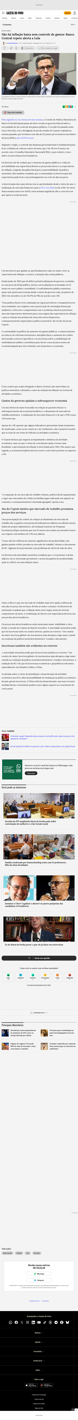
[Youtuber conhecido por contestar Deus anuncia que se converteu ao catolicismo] (44, 1046)
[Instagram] (27, 1322)
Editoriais (39, 18)
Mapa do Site (39, 1408)
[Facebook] (16, 1322)
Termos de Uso (39, 1399)
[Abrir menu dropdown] (75, 24)
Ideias (65, 18)
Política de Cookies (39, 1404)
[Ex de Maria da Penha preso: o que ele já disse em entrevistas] (39, 929)
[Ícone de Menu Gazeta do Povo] (3, 13)
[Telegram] (56, 1322)
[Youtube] (39, 1322)
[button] (39, 1013)
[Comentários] (5, 48)
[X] (22, 1322)
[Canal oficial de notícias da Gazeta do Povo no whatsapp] (10, 1322)
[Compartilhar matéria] (11, 48)
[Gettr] (61, 1322)
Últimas (13, 18)
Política (48, 18)
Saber (30, 18)
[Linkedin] (33, 1322)
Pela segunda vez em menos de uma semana (22, 119)
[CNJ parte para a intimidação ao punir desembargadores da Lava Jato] (44, 1033)
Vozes (22, 18)
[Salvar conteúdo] (16, 48)
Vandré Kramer (13, 43)
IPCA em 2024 (47, 187)
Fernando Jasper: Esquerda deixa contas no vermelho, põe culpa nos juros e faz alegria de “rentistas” (43, 737)
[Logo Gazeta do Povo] (14, 12)
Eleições (57, 18)
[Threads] (50, 1322)
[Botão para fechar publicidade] (76, 1410)
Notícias (4, 18)
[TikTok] (44, 1322)
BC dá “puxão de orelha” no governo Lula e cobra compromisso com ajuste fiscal (43, 746)
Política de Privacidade (39, 1395)
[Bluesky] (67, 1322)
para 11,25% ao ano (25, 138)
